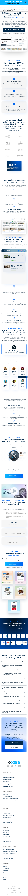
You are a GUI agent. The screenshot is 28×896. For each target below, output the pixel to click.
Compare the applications (10, 801)
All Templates (7, 841)
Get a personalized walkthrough (14, 30)
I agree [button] (26, 9)
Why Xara (6, 868)
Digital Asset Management (10, 851)
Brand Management (9, 849)
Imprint (5, 877)
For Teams (6, 781)
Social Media (6, 837)
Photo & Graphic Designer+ (10, 798)
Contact (5, 870)
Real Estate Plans (8, 786)
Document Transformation (10, 856)
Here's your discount (13, 3)
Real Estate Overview (9, 775)
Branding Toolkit (7, 815)
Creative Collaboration (9, 853)
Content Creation (8, 858)
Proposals (6, 830)
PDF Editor (6, 811)
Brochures (6, 832)
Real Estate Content (9, 839)
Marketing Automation (9, 777)
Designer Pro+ (7, 794)
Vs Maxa (14, 890)
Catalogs (6, 834)
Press (4, 873)
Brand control (7, 817)
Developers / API (7, 822)
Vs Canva (14, 886)
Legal (4, 879)
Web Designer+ (7, 796)
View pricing (14, 747)
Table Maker (6, 813)
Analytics (5, 820)
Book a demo (13, 476)
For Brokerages (7, 779)
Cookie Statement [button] (9, 10)
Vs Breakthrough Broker (14, 888)
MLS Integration (7, 784)
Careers (5, 875)
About (5, 866)
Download (6, 803)
